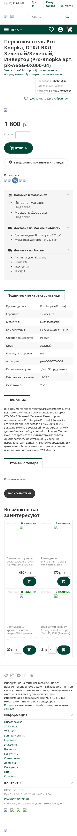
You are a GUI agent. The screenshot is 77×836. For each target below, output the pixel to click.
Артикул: (42, 91)
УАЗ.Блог (10, 731)
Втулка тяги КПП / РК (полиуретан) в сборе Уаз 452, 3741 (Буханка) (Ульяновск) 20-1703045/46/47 (55, 633)
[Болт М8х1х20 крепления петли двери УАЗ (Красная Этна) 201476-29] (21, 604)
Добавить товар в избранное (46, 98)
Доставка (10, 763)
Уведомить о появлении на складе (36, 162)
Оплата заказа (13, 722)
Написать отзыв (19, 493)
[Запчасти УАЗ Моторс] (6, 16)
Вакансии (10, 749)
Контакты (66, 6)
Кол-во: (8, 134)
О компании (12, 758)
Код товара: (44, 81)
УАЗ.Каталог (12, 726)
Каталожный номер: (50, 86)
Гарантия (10, 740)
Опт (6, 772)
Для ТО (34, 4)
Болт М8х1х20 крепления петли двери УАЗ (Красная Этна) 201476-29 (19, 631)
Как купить (11, 767)
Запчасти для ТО (14, 735)
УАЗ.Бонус (10, 744)
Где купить (11, 753)
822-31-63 (14, 3)
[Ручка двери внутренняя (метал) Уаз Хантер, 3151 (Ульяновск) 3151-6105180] (55, 536)
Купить (21, 148)
